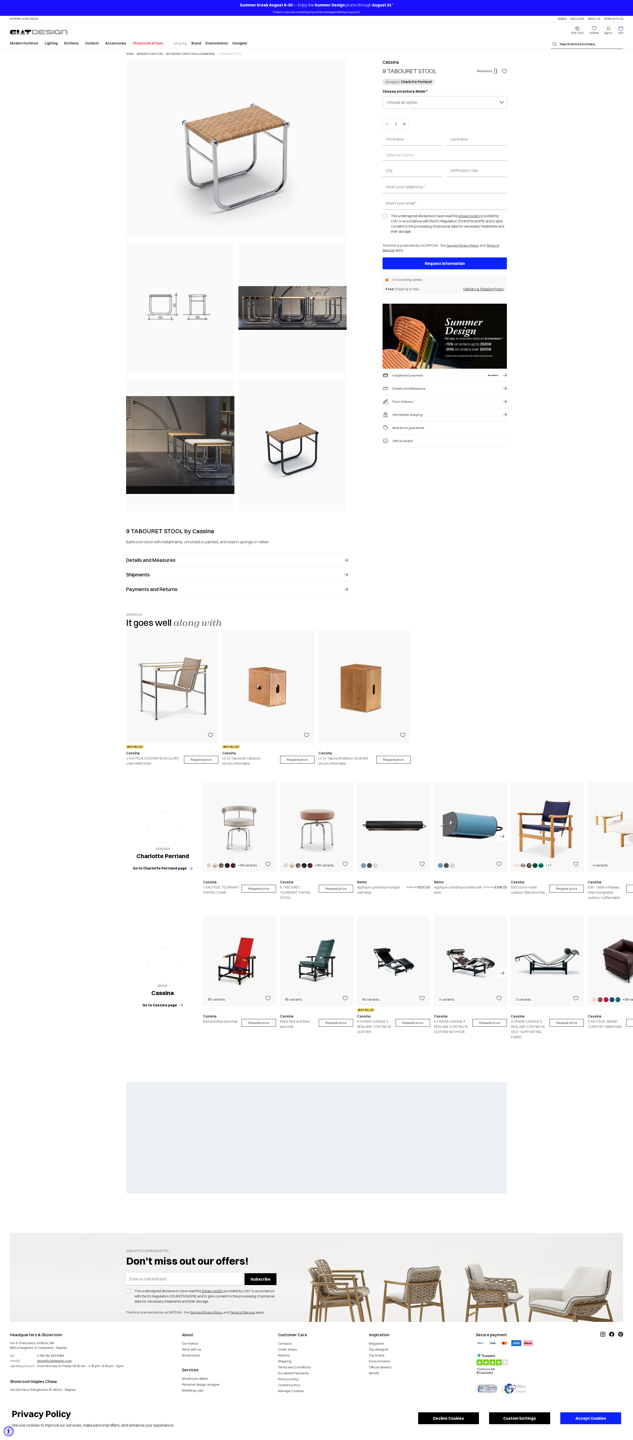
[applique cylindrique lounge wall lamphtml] (393, 827)
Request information (445, 263)
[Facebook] (611, 1351)
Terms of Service (242, 1312)
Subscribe (260, 1279)
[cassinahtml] (163, 964)
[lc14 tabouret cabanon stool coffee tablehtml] (268, 687)
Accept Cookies (590, 1418)
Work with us (191, 1349)
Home (130, 54)
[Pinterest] (620, 1351)
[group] (172, 698)
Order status (287, 1349)
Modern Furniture (24, 43)
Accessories (115, 43)
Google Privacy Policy (462, 245)
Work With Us (613, 19)
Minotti (374, 1373)
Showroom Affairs (148, 43)
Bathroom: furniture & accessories (190, 54)
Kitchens (71, 43)
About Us (594, 19)
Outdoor (92, 43)
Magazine (577, 19)
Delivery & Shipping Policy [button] (483, 289)
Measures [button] (484, 71)
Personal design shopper (201, 1384)
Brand (196, 43)
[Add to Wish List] (504, 71)
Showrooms (191, 1355)
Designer (239, 43)
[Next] (342, 285)
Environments (216, 43)
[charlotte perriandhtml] (163, 827)
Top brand (376, 1355)
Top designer (379, 1349)
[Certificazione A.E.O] (513, 1389)
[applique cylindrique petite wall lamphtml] (470, 827)
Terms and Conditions (294, 1367)
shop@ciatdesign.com (54, 1361)
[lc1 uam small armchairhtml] (172, 687)
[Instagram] (602, 1351)
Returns (284, 1355)
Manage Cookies (291, 1391)
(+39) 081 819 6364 (50, 1355)
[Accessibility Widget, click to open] (9, 1431)
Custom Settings (519, 1418)
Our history (190, 1343)
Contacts (285, 1343)
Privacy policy (288, 1379)
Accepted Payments (293, 1373)
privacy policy (469, 216)
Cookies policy (289, 1385)
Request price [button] (258, 888)
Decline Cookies (448, 1418)
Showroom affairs (195, 1378)
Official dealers (380, 1367)
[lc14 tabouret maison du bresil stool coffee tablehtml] (364, 687)
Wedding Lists (192, 1390)
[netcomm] (486, 1389)
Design (562, 19)
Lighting (51, 43)
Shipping (284, 1361)
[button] (577, 30)
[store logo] (39, 31)
